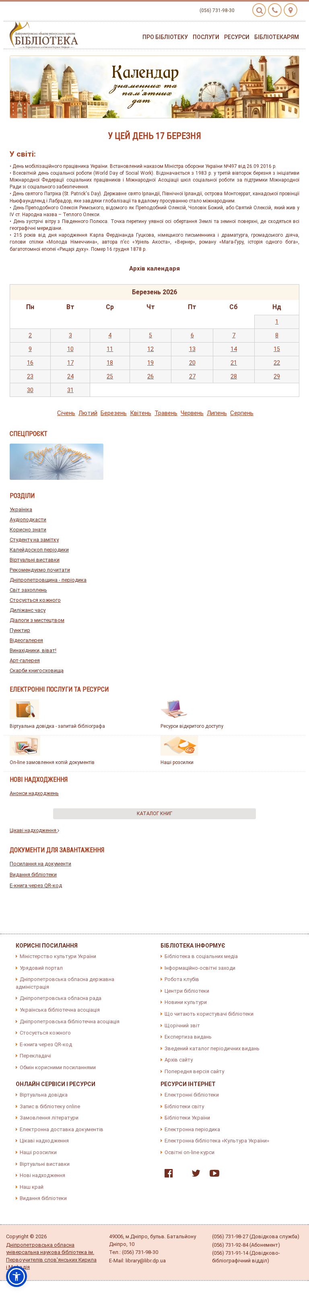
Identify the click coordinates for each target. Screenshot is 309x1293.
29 (277, 376)
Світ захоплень (28, 590)
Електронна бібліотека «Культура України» (217, 1141)
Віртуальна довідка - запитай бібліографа (57, 726)
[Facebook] (167, 1175)
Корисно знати (28, 530)
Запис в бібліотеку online (50, 1106)
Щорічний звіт (182, 1025)
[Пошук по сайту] (259, 10)
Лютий (87, 413)
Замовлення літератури (49, 1118)
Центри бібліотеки (187, 991)
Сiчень (66, 413)
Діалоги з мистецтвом (37, 620)
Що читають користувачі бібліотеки (209, 1014)
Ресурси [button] (236, 37)
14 (234, 349)
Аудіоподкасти (28, 519)
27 (192, 376)
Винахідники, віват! (33, 650)
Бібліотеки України (187, 1118)
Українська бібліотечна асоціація (60, 1010)
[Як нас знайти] (290, 10)
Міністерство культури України (58, 956)
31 (70, 390)
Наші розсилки (177, 762)
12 (150, 349)
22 (277, 362)
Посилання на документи (40, 864)
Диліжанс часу (27, 610)
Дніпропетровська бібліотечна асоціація (69, 1021)
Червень (192, 413)
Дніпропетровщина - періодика (48, 580)
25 (110, 376)
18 (110, 362)
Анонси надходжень (34, 793)
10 (70, 349)
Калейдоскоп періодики (39, 550)
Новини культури (186, 1002)
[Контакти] (275, 10)
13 (192, 349)
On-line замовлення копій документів (52, 762)
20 (192, 362)
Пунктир (20, 630)
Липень (217, 413)
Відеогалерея (26, 640)
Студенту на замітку (34, 540)
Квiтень (140, 413)
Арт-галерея (25, 660)
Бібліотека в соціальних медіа (201, 956)
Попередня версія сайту (194, 1071)
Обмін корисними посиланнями (58, 1067)
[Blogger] (180, 1175)
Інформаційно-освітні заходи (200, 968)
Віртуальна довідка (44, 1095)
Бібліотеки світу (184, 1106)
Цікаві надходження (34, 830)
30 (30, 390)
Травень (165, 413)
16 (30, 362)
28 (234, 376)
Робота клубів (182, 979)
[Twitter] (193, 1175)
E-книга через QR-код (36, 885)
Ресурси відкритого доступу (192, 726)
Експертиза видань (188, 1037)
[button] (16, 1276)
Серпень (241, 413)
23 (30, 376)
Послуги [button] (206, 37)
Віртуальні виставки (35, 560)
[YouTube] (212, 1175)
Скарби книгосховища (37, 670)
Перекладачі (35, 1056)
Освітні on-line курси (189, 1152)
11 (110, 349)
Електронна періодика (192, 1129)
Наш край (31, 1187)
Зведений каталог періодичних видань (212, 1048)
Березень (114, 413)
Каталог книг (154, 813)
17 (70, 362)
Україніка (21, 509)
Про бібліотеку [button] (165, 37)
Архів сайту (179, 1060)
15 (277, 349)
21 (234, 362)
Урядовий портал (41, 968)
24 (70, 376)
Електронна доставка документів (61, 1129)
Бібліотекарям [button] (276, 37)
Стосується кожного (35, 600)
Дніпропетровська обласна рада (60, 998)
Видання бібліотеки (33, 875)
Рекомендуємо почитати (40, 570)
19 (150, 362)
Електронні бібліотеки (192, 1095)
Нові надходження (42, 1175)
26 (150, 376)
